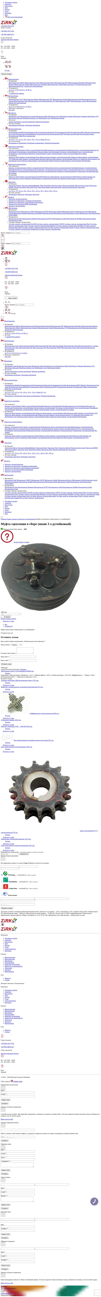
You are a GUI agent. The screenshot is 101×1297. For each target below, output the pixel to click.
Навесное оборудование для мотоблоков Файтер (37, 161)
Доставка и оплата (11, 2)
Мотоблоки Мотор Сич (30, 118)
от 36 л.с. (29, 90)
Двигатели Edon (45, 185)
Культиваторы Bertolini (16, 132)
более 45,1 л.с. (45, 139)
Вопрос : (4, 1196)
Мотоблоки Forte (14, 116)
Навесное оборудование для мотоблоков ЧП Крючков (72, 161)
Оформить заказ (6, 1293)
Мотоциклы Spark (60, 213)
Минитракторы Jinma (46, 83)
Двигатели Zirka (55, 187)
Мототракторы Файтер (31, 99)
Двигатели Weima (44, 187)
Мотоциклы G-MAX (28, 211)
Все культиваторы (29, 136)
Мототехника (8, 475)
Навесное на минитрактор (13, 422)
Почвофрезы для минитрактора (19, 171)
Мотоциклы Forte (14, 211)
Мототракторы (9, 341)
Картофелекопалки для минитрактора (84, 168)
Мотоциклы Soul (47, 213)
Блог (6, 15)
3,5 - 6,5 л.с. (20, 139)
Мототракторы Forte (35, 101)
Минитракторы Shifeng (22, 84)
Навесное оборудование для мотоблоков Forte (24, 157)
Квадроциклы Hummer (29, 219)
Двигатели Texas (32, 187)
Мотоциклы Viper (86, 213)
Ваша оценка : (6, 645)
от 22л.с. (28, 106)
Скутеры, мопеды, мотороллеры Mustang (41, 226)
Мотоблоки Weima (66, 116)
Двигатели (8, 443)
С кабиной (12, 93)
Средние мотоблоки (28, 122)
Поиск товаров (6, 233)
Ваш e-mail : (5, 660)
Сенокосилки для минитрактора (87, 171)
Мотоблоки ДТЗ (93, 116)
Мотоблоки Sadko (42, 116)
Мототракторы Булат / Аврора (88, 346)
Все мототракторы (20, 103)
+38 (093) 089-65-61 (7, 34)
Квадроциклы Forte (15, 219)
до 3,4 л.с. (12, 139)
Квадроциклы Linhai (59, 219)
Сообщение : (6, 1161)
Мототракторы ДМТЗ (63, 101)
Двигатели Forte (56, 185)
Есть (10, 110)
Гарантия (8, 4)
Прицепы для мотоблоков (37, 154)
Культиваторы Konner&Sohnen (26, 134)
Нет (13, 110)
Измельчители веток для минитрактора (58, 168)
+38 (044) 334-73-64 (7, 26)
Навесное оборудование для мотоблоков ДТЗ (82, 413)
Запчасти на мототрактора (27, 519)
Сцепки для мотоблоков (71, 154)
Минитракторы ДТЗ (70, 84)
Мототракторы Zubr (74, 99)
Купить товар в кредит (8, 619)
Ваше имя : (5, 657)
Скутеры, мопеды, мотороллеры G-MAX (50, 224)
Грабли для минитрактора (35, 168)
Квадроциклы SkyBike (74, 219)
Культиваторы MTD (57, 134)
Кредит (7, 9)
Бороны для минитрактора (18, 168)
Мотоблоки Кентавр (15, 118)
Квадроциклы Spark (89, 219)
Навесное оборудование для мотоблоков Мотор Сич (62, 159)
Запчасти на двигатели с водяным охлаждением (25, 201)
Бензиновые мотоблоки (17, 125)
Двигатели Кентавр (68, 187)
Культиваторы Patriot (16, 136)
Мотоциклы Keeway (69, 211)
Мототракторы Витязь (84, 348)
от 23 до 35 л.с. (20, 90)
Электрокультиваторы (51, 143)
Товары (9, 519)
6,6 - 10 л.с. (27, 139)
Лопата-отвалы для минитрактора (69, 169)
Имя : (3, 1090)
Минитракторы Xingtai (55, 84)
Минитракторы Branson (89, 326)
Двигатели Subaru (20, 187)
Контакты (8, 13)
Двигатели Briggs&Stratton (30, 185)
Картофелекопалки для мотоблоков (53, 150)
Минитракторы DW (60, 83)
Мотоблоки (8, 361)
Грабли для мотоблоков (33, 150)
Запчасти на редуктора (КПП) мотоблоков (23, 204)
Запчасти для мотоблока (17, 206)
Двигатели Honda (68, 185)
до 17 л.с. (12, 106)
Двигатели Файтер (15, 185)
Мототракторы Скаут (16, 99)
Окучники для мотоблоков (68, 152)
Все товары (83, 154)
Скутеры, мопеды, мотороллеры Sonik (86, 494)
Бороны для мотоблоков (17, 150)
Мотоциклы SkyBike (35, 213)
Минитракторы (9, 321)
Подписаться (24, 854)
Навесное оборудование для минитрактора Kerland (26, 177)
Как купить (8, 6)
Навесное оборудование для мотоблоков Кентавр (28, 159)
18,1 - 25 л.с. (53, 191)
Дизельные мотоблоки (32, 125)
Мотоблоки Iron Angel (27, 116)
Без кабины (20, 93)
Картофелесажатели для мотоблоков (77, 150)
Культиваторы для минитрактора (46, 169)
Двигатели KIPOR (91, 448)
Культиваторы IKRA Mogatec (80, 132)
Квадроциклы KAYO (45, 219)
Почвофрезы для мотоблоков (18, 154)
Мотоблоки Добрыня (80, 116)
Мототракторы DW (45, 99)
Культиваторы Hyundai (62, 132)
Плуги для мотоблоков (85, 152)
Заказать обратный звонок (9, 39)
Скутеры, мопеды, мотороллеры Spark (60, 227)
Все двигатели (80, 187)
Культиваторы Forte (30, 132)
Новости (8, 978)
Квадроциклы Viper (15, 220)
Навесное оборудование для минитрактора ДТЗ (76, 178)
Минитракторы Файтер (16, 83)
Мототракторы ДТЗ (49, 101)
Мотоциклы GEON (41, 211)
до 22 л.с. (12, 90)
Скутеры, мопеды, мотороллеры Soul (34, 227)
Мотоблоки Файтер (57, 118)
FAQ (6, 8)
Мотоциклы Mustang (20, 213)
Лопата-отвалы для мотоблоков (48, 152)
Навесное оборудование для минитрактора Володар (42, 178)
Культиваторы (9, 963)
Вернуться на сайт (7, 1119)
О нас (7, 11)
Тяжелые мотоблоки (42, 122)
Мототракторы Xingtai (60, 99)
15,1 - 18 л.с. (45, 191)
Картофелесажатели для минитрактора (22, 169)
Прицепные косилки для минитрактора (43, 171)
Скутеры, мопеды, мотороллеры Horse (77, 224)
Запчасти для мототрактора (18, 199)
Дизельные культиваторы (35, 143)
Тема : (3, 1157)
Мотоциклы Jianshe (55, 211)
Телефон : (4, 1228)
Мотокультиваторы (10, 380)
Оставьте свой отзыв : (9, 653)
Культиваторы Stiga (43, 134)
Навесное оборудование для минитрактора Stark (59, 177)
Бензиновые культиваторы (18, 143)
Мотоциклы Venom (72, 213)
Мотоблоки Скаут (45, 118)
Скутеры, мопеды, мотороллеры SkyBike (69, 226)
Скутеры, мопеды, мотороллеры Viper (86, 227)
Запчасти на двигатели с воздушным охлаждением (26, 202)
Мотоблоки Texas (54, 116)
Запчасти (7, 461)
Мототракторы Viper (21, 101)
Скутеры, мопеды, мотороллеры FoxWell (22, 224)
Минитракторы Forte (32, 83)
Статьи (7, 980)
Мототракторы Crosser (78, 101)
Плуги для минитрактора (89, 169)
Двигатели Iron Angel (82, 185)
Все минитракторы (36, 86)
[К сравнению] (12, 617)
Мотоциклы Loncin (90, 480)
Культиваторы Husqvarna (46, 132)
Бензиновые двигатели (16, 194)
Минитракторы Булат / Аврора (19, 86)
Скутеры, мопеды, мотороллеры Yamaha (22, 229)
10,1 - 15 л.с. (36, 139)
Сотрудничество (10, 949)
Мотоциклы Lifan (82, 211)
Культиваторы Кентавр (71, 134)
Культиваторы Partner (87, 134)
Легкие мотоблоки (15, 122)
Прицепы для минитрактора (66, 171)
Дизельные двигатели (32, 194)
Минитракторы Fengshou (38, 84)
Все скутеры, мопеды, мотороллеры (48, 229)
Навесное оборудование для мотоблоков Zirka (55, 157)
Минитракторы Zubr (84, 84)
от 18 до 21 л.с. (20, 106)
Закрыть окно (6, 1100)
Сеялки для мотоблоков (54, 154)
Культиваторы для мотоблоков (27, 152)
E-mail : (4, 1094)
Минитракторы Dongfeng (76, 83)
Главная (3, 519)
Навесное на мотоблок (12, 401)
